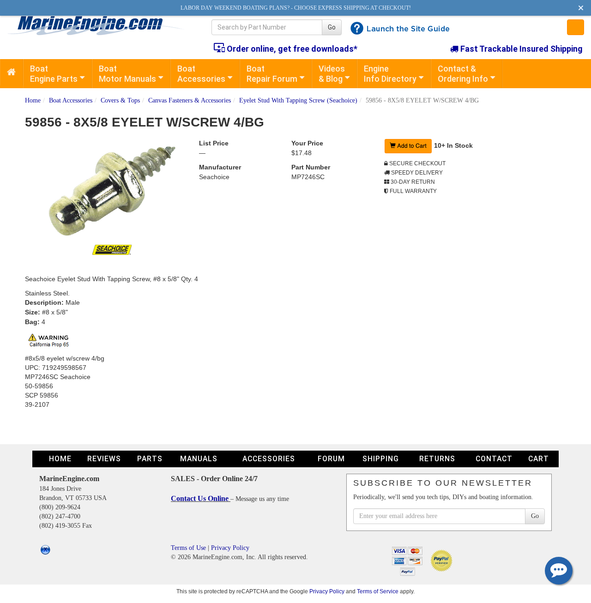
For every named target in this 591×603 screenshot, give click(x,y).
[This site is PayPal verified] (443, 559)
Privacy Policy (230, 547)
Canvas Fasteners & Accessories (189, 100)
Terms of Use (188, 547)
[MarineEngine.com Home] (98, 25)
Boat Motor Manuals (127, 74)
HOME (60, 458)
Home (33, 100)
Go (332, 27)
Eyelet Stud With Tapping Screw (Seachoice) (298, 100)
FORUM (331, 458)
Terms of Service (377, 591)
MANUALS (198, 458)
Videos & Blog (332, 74)
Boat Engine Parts (54, 74)
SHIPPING (380, 458)
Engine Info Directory (390, 74)
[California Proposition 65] (51, 339)
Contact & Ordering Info (463, 74)
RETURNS (437, 458)
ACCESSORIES (268, 458)
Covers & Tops (120, 100)
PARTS (150, 458)
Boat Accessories (201, 74)
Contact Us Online (200, 498)
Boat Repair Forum (272, 74)
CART (538, 458)
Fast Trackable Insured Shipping (520, 49)
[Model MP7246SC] (112, 191)
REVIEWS (104, 458)
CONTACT (494, 458)
